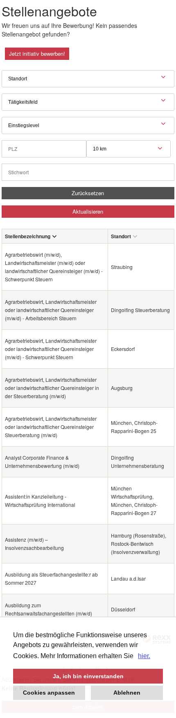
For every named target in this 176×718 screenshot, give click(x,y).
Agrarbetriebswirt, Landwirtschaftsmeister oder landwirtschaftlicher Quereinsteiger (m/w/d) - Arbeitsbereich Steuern (51, 309)
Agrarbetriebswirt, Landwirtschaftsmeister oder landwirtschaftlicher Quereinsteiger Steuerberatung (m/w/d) (51, 426)
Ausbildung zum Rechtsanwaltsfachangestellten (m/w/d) (48, 609)
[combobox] (128, 148)
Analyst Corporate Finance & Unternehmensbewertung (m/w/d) (42, 461)
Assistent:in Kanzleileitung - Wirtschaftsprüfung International (40, 500)
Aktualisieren (87, 211)
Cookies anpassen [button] (49, 692)
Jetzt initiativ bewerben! (37, 53)
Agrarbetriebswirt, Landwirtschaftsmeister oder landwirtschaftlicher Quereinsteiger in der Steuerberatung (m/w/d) (52, 387)
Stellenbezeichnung (27, 236)
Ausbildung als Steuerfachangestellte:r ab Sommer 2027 (51, 578)
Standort (121, 236)
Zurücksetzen (88, 193)
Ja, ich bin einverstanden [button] (88, 676)
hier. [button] (144, 655)
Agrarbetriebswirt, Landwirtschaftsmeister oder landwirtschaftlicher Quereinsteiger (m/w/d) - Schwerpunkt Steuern (51, 348)
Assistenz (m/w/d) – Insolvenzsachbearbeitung (34, 543)
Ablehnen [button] (126, 692)
